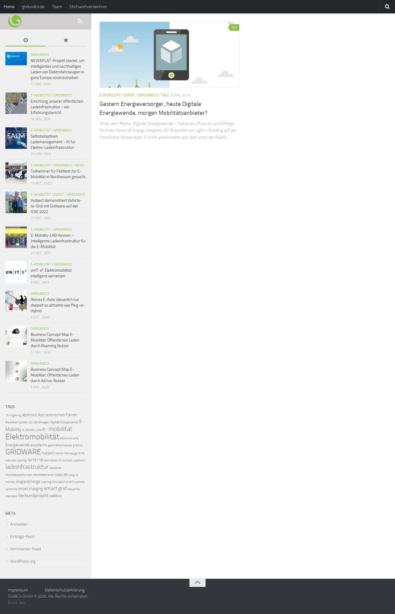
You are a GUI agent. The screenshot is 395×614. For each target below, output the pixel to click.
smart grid (55, 488)
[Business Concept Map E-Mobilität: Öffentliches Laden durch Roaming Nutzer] (16, 336)
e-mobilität (57, 429)
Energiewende (17, 445)
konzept (67, 460)
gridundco (148, 95)
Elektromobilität (32, 436)
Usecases (11, 496)
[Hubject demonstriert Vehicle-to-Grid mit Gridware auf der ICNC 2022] (16, 202)
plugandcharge (28, 481)
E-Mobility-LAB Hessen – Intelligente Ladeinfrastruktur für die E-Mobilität (58, 241)
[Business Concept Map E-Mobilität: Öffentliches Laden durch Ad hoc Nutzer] (16, 371)
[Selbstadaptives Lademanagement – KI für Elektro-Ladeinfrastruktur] (16, 138)
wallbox (55, 495)
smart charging (30, 488)
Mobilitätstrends (43, 475)
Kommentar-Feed (25, 549)
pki (65, 474)
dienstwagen (42, 422)
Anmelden (19, 524)
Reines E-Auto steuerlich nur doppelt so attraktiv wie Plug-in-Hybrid (58, 305)
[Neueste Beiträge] (25, 40)
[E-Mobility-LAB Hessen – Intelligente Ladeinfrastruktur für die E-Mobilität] (16, 237)
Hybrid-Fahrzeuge (66, 453)
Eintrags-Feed (22, 536)
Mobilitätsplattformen (19, 475)
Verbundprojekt (33, 495)
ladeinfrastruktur (27, 467)
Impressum (18, 590)
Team (57, 6)
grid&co (78, 445)
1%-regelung (13, 415)
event (129, 95)
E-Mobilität (110, 95)
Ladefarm (79, 460)
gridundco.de (33, 6)
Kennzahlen (51, 460)
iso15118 (35, 460)
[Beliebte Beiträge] (66, 40)
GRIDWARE (23, 451)
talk (165, 95)
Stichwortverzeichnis (88, 6)
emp (76, 438)
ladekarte (55, 468)
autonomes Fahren (61, 414)
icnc (81, 453)
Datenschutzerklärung (65, 590)
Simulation (58, 482)
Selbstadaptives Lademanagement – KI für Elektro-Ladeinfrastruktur (53, 142)
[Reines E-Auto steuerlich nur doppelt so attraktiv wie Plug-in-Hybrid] (16, 301)
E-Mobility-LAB (31, 430)
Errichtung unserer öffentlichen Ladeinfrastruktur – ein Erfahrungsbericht (57, 107)
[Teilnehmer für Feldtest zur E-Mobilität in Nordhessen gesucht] (16, 173)
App (41, 414)
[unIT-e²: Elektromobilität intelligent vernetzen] (16, 272)
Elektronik (66, 438)
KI (60, 460)
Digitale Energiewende (64, 422)
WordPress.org (22, 561)
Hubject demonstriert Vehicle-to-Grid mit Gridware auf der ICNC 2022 (56, 206)
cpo (30, 422)
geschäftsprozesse (60, 445)
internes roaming (16, 460)
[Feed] (80, 21)
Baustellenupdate (16, 422)
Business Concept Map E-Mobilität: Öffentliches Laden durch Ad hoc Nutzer (55, 375)
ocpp (59, 474)
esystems (39, 445)
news (79, 165)
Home (9, 6)
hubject (48, 453)
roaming (46, 482)
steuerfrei (73, 489)
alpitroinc (29, 414)
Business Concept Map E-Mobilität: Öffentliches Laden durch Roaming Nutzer (55, 340)
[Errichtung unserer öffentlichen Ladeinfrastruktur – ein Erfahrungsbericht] (16, 103)
